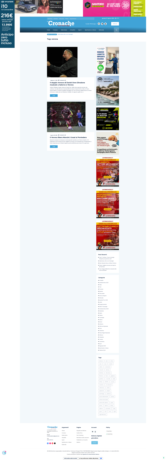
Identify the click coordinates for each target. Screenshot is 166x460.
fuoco (107, 375)
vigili (114, 411)
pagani (108, 390)
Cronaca (55, 30)
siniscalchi (107, 408)
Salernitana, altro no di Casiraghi (106, 261)
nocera (112, 381)
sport (100, 411)
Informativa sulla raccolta (70, 458)
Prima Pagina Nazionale (104, 332)
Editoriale (101, 30)
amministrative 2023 (103, 282)
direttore (101, 372)
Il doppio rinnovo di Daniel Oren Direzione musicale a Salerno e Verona (67, 84)
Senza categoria (102, 295)
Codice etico (61, 18)
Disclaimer (56, 18)
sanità (100, 302)
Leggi (53, 95)
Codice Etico (79, 433)
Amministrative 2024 (104, 308)
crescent (101, 369)
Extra (100, 328)
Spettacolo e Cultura (90, 30)
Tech (100, 287)
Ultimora (101, 335)
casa (100, 364)
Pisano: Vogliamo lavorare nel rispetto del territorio (107, 266)
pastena (109, 393)
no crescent (109, 384)
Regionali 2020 (102, 345)
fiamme (101, 375)
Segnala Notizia (73, 18)
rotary (111, 405)
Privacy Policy (109, 431)
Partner (67, 18)
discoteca (108, 372)
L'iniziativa (101, 330)
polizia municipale (103, 399)
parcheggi (101, 393)
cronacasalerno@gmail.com (53, 436)
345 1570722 (50, 440)
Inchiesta (101, 324)
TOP (105, 411)
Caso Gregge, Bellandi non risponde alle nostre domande (107, 269)
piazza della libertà (103, 396)
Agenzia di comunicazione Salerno (91, 454)
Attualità (72, 30)
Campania (101, 337)
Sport (79, 30)
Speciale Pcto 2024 (103, 300)
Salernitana (64, 30)
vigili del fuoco (102, 414)
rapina (106, 405)
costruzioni (107, 366)
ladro (114, 378)
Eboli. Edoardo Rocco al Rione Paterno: (67, 34)
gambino (101, 378)
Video (100, 284)
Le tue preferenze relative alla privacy (88, 458)
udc (110, 411)
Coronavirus (101, 341)
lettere (100, 381)
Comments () (62, 80)
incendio (108, 378)
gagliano (113, 375)
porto (112, 402)
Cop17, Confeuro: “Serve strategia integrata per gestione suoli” (106, 258)
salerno (101, 408)
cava (105, 364)
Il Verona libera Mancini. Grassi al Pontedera (68, 137)
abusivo (101, 361)
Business (101, 291)
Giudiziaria (101, 311)
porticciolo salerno (103, 402)
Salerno (100, 319)
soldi (114, 408)
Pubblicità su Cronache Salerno (82, 441)
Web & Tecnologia (103, 306)
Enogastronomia (103, 304)
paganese (101, 390)
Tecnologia (101, 317)
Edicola (94, 442)
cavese (110, 364)
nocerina (101, 384)
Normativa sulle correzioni (83, 437)
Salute (100, 313)
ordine (108, 387)
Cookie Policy (109, 434)
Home (48, 30)
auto (107, 361)
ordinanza (101, 387)
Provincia (101, 289)
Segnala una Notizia (81, 430)
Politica (100, 315)
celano (100, 366)
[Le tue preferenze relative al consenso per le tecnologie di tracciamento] (163, 458)
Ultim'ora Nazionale (103, 326)
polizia (112, 396)
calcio (111, 361)
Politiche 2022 (102, 350)
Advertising (50, 18)
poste (100, 405)
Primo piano (101, 293)
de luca (107, 369)
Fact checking (80, 435)
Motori (100, 321)
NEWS (106, 381)
